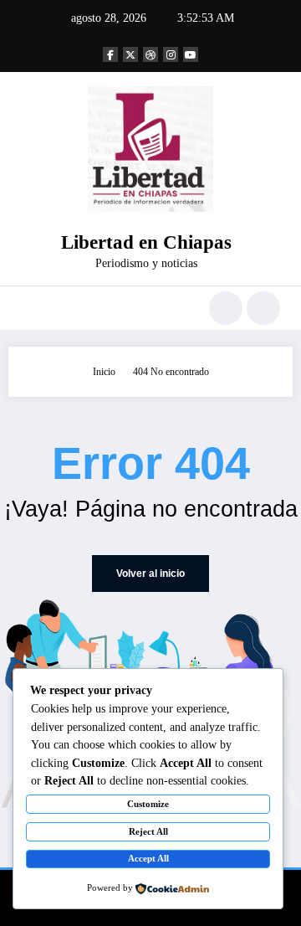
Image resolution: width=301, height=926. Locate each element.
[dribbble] (150, 54)
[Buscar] (225, 308)
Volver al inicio (150, 573)
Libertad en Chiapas (146, 242)
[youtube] (190, 54)
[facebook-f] (110, 54)
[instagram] (170, 54)
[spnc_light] (263, 308)
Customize (148, 804)
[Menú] (29, 308)
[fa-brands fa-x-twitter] (130, 54)
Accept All (148, 858)
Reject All (148, 831)
